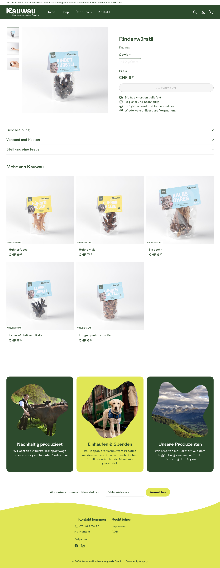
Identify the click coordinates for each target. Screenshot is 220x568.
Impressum (119, 526)
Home (51, 12)
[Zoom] (65, 70)
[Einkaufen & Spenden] (110, 409)
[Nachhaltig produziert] (39, 409)
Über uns (83, 12)
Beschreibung (18, 130)
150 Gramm (129, 61)
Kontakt (104, 12)
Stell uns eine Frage (23, 149)
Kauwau (124, 47)
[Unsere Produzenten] (180, 409)
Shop (65, 12)
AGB (115, 531)
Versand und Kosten (23, 140)
